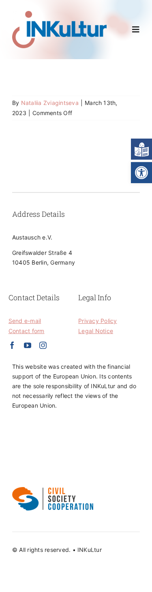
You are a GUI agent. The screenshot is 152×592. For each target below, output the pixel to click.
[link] (141, 172)
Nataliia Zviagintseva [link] (50, 102)
